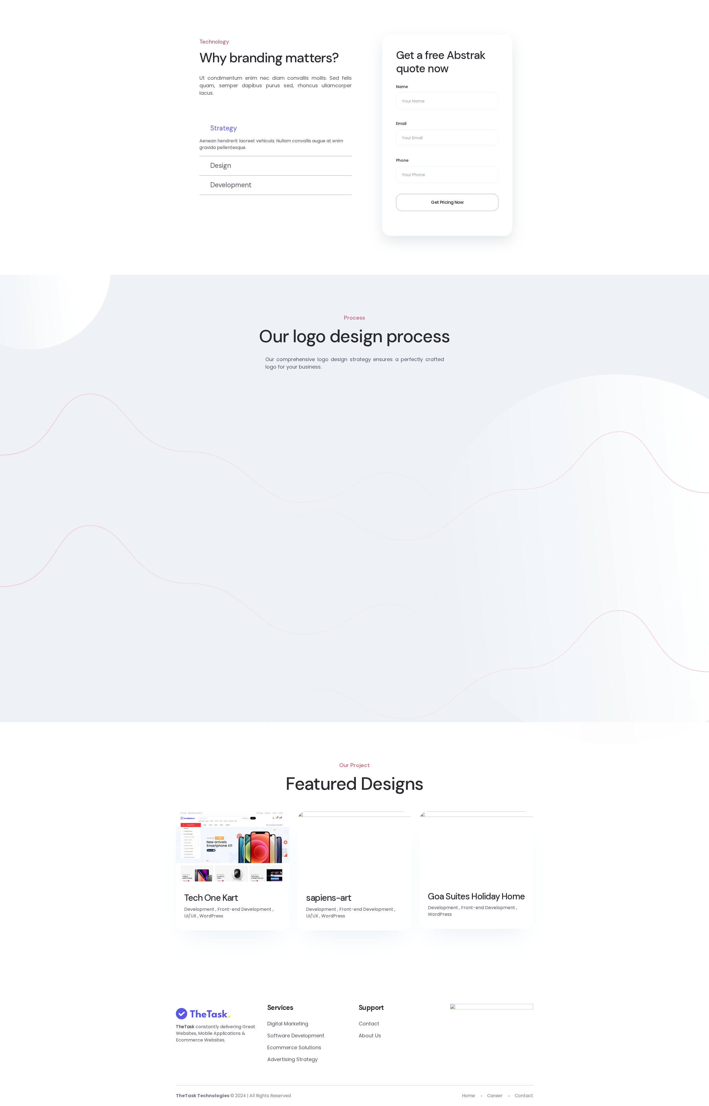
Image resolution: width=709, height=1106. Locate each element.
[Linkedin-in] (354, 976)
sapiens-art (328, 897)
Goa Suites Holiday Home (476, 896)
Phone (402, 160)
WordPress (211, 916)
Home (468, 1095)
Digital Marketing (287, 1023)
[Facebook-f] (290, 976)
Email (401, 123)
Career (495, 1095)
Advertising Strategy (292, 1059)
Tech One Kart (211, 897)
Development (199, 909)
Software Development (295, 1035)
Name (402, 86)
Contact (369, 1023)
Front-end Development (244, 909)
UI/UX (190, 916)
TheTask (185, 1026)
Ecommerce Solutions (294, 1047)
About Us (370, 1035)
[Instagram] (419, 976)
